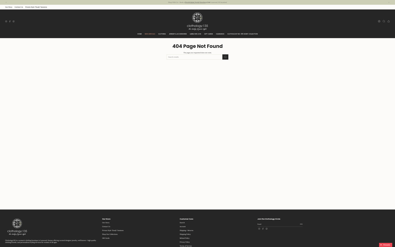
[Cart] (388, 21)
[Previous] (6, 2)
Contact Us (19, 7)
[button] (162, 34)
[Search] (225, 57)
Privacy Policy (185, 242)
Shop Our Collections (110, 234)
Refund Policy (184, 238)
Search (182, 223)
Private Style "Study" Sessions (36, 7)
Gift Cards (105, 238)
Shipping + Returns (186, 230)
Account (183, 226)
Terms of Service (186, 246)
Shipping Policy (185, 234)
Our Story (8, 7)
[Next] (389, 2)
